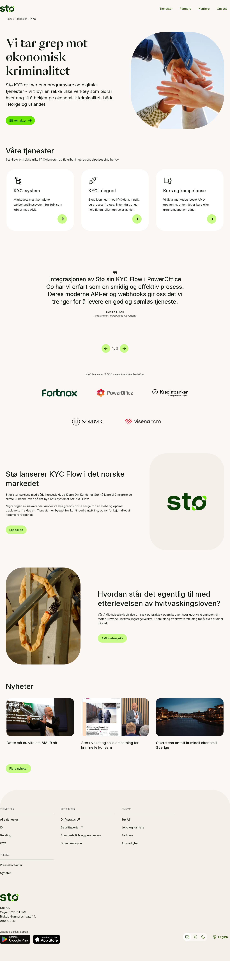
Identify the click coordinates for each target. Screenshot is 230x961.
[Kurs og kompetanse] (211, 219)
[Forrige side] (106, 348)
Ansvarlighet (130, 843)
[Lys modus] (195, 937)
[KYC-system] (62, 219)
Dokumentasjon (71, 843)
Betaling (5, 835)
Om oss (222, 8)
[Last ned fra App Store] (46, 939)
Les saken (16, 530)
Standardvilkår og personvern (81, 835)
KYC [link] (33, 18)
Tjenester (165, 8)
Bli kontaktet (17, 120)
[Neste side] (124, 348)
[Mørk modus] (203, 937)
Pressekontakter (11, 865)
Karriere (204, 8)
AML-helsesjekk (112, 638)
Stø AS (126, 819)
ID (1, 827)
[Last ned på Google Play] (15, 939)
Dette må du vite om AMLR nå (31, 743)
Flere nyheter (18, 768)
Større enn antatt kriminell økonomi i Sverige (186, 745)
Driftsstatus (68, 819)
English (223, 937)
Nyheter (5, 873)
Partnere (185, 8)
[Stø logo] (7, 8)
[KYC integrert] (137, 219)
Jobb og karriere (132, 827)
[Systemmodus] (187, 937)
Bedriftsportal (70, 827)
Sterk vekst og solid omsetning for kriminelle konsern (110, 745)
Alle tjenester (9, 819)
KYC (3, 843)
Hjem (9, 18)
